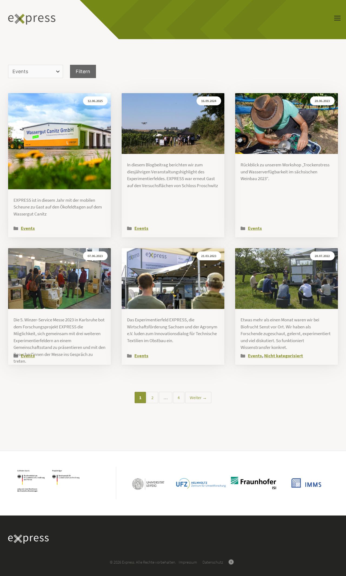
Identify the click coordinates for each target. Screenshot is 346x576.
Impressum (188, 562)
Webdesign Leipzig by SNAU (231, 562)
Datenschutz (212, 562)
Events (28, 228)
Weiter (198, 397)
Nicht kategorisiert (283, 356)
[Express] (31, 19)
